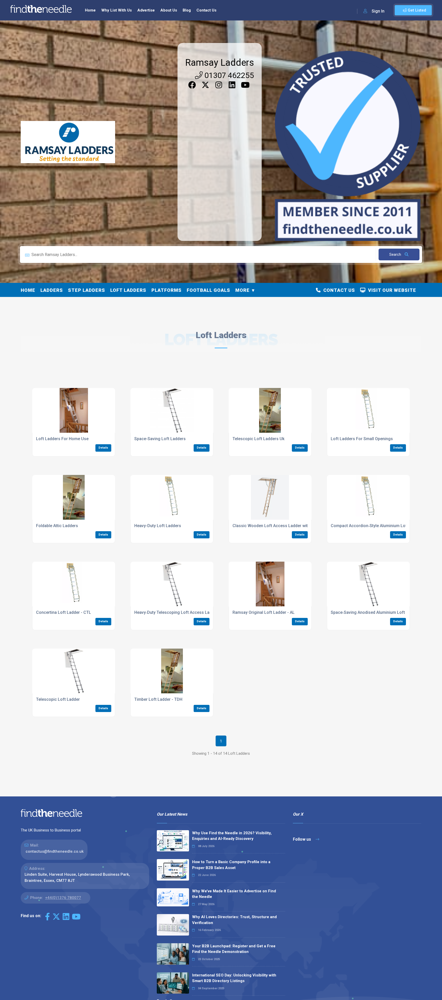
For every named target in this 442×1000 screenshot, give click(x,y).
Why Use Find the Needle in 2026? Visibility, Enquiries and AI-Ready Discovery (232, 836)
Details (103, 447)
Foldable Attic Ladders (57, 525)
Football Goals (208, 290)
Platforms (166, 290)
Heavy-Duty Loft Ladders (157, 525)
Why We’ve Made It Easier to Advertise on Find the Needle (234, 894)
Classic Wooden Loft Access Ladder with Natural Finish (285, 525)
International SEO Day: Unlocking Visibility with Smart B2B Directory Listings (234, 978)
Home (90, 10)
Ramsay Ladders (219, 62)
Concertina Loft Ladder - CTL (63, 612)
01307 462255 (228, 75)
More (242, 290)
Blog (187, 10)
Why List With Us (116, 10)
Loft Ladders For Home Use (62, 438)
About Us (168, 10)
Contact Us (206, 10)
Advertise (146, 10)
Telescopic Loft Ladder (58, 699)
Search (395, 254)
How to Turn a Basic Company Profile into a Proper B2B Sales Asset (231, 865)
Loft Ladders (128, 290)
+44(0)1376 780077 (63, 897)
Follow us (302, 839)
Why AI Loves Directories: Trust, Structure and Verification (234, 920)
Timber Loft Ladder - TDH (158, 699)
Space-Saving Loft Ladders (160, 438)
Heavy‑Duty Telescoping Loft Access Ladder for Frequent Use (192, 612)
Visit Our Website (391, 290)
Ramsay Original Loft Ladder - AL (264, 612)
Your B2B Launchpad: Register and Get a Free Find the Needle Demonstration (233, 949)
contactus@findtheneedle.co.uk (55, 851)
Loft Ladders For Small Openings (362, 438)
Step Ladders (86, 290)
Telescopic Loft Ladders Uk (258, 438)
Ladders (51, 290)
